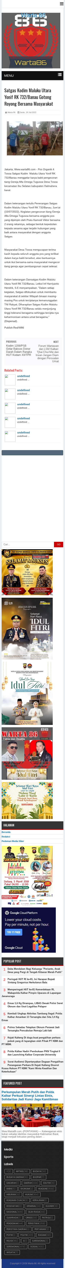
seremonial (12, 1246)
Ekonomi (25, 1188)
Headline (42, 1188)
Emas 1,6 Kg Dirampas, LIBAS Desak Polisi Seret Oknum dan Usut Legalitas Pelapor (35, 1005)
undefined (23, 376)
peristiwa (33, 1223)
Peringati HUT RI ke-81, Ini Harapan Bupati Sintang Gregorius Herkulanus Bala (31, 981)
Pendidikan (12, 1223)
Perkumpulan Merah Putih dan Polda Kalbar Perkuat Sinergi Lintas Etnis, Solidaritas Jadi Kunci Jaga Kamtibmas (30, 1095)
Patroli (46, 1217)
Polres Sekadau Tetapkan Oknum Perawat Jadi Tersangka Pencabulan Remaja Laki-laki (34, 1029)
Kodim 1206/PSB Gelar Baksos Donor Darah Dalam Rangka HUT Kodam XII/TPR (19, 350)
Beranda (6, 832)
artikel (20, 1171)
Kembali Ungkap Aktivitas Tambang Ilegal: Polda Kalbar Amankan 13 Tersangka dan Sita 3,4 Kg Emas (32, 1016)
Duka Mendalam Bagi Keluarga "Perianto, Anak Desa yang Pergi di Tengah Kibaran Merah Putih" (35, 970)
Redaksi (6, 836)
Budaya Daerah (15, 1177)
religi (9, 1240)
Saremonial (38, 1240)
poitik (9, 1235)
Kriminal (31, 1206)
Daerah (28, 1182)
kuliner (50, 1206)
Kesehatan (12, 1206)
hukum (28, 1194)
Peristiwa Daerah (16, 1229)
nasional (11, 1211)
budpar (37, 1177)
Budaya (37, 1171)
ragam (42, 1235)
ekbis (9, 1188)
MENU (9, 75)
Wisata (10, 1252)
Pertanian (40, 1229)
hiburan (11, 1194)
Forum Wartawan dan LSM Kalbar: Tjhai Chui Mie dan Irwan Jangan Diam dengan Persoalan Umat (47, 353)
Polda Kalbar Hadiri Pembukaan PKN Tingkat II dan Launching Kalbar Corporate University (34, 1053)
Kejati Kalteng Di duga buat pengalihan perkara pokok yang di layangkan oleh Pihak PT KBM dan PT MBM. (32, 1040)
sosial (34, 1246)
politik (24, 1235)
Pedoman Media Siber (13, 841)
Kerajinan (38, 1200)
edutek (47, 1182)
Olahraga (12, 1217)
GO (58, 544)
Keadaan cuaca (15, 1200)
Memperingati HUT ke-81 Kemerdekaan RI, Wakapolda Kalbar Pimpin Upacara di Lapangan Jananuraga (31, 992)
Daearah (11, 1182)
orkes (29, 1217)
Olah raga (34, 1211)
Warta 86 (33, 15)
